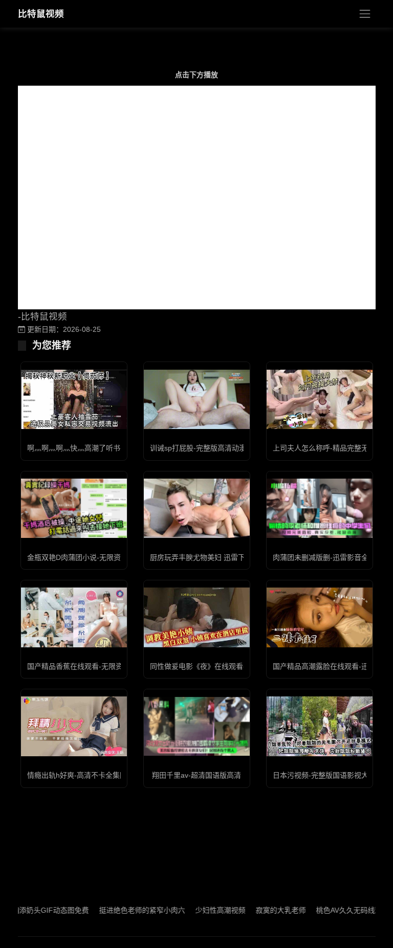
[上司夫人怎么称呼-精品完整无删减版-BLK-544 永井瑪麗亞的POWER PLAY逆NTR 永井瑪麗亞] (320, 399)
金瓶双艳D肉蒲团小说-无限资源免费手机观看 (99, 557)
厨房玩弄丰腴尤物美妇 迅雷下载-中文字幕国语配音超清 (238, 557)
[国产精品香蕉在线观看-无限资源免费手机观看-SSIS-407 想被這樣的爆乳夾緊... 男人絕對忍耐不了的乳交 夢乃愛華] (74, 617)
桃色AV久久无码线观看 (337, 910)
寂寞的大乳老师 (266, 910)
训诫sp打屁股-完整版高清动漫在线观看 (212, 448)
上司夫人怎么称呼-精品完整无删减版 (331, 448)
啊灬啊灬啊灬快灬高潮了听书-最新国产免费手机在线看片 (118, 448)
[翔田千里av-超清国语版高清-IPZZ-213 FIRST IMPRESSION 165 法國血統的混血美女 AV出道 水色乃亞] (197, 726)
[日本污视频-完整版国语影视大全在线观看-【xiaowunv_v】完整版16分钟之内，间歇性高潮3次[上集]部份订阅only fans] (320, 726)
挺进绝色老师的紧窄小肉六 (127, 910)
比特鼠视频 (41, 14)
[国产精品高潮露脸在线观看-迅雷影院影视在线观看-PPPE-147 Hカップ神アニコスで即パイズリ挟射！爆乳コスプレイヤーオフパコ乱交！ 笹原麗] (320, 617)
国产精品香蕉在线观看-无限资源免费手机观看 (100, 666)
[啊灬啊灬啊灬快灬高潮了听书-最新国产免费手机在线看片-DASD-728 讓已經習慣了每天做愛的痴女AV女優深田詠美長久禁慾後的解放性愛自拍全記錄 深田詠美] (74, 399)
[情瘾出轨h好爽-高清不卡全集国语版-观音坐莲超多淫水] (74, 726)
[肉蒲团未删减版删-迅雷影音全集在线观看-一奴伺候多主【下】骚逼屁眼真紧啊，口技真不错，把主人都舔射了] (320, 508)
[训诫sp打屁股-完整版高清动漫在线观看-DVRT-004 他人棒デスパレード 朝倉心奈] (197, 399)
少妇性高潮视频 (205, 910)
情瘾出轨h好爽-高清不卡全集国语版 (84, 775)
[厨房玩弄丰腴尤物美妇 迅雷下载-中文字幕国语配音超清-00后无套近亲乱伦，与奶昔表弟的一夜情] (197, 508)
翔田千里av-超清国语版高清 (196, 775)
